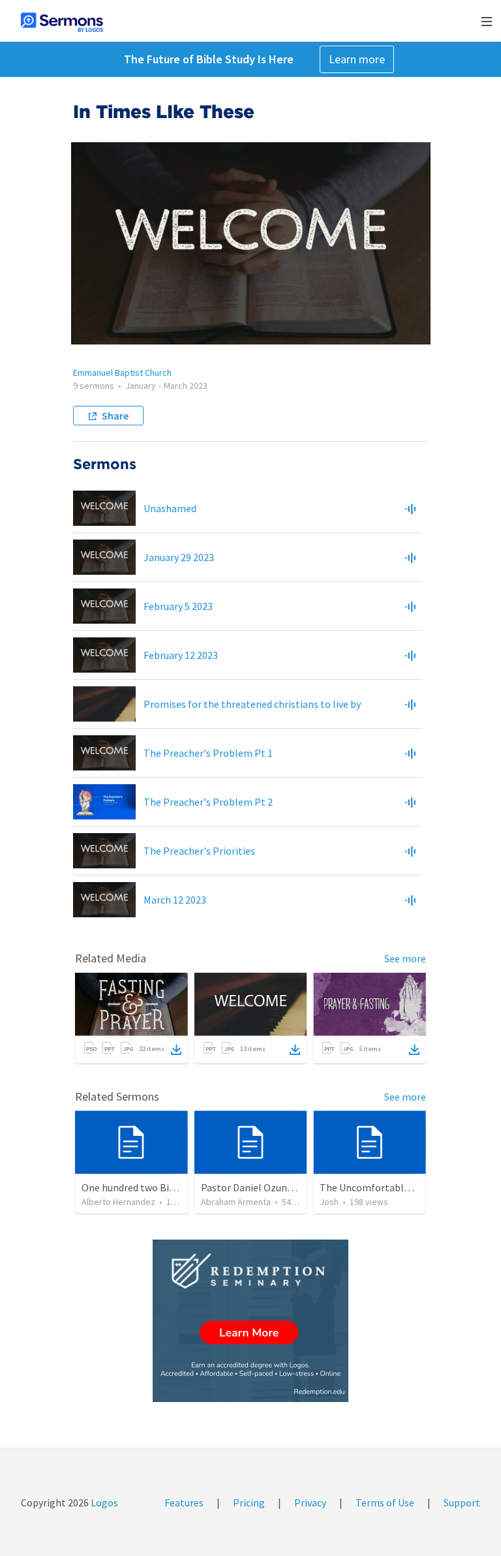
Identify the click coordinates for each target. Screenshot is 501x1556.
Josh (329, 1202)
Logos (103, 1502)
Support (462, 1502)
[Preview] (410, 508)
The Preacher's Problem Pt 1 (208, 752)
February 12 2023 (181, 655)
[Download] (176, 1049)
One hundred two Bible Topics (148, 1187)
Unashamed (170, 508)
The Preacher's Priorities (199, 850)
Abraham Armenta (236, 1202)
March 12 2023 (175, 899)
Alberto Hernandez (118, 1202)
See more (405, 958)
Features (184, 1502)
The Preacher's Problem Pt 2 (208, 801)
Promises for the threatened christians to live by (252, 703)
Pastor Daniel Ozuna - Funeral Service (284, 1187)
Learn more (357, 59)
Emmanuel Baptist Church (122, 372)
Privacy (310, 1502)
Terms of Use (385, 1502)
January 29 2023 (179, 557)
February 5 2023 (178, 606)
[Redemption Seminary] (250, 1321)
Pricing (249, 1502)
